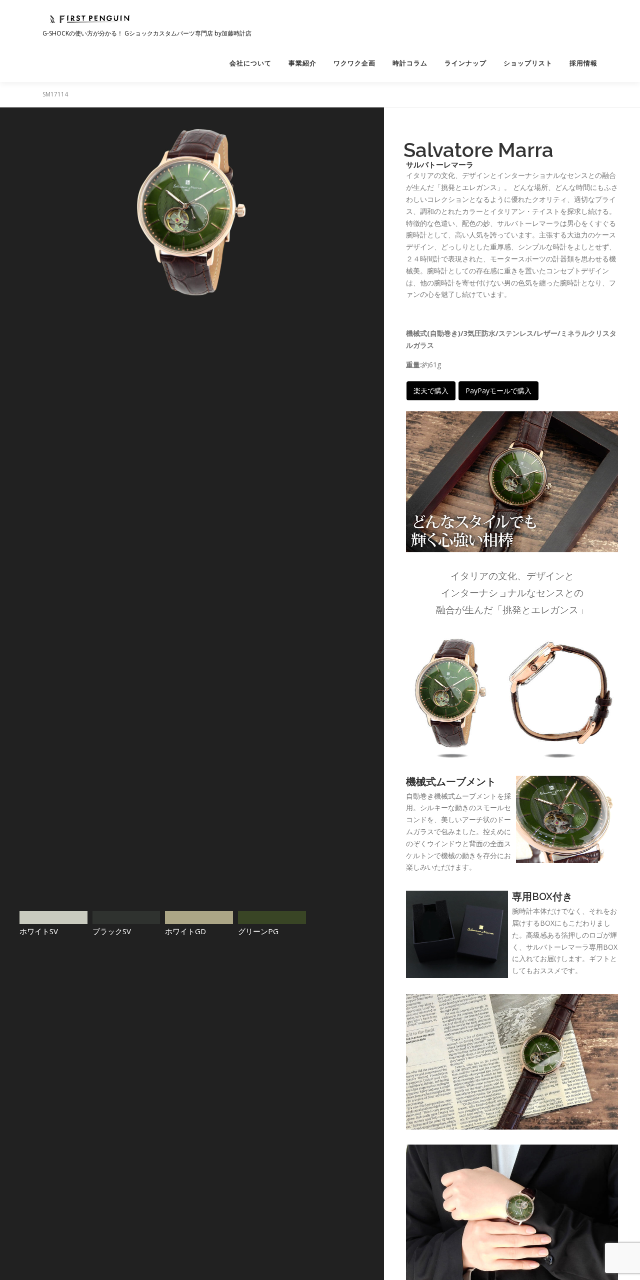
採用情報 (584, 63)
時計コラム (410, 63)
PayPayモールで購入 (499, 390)
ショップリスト (528, 63)
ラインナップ (465, 63)
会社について (251, 63)
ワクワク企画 (355, 63)
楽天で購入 (431, 390)
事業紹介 (302, 63)
